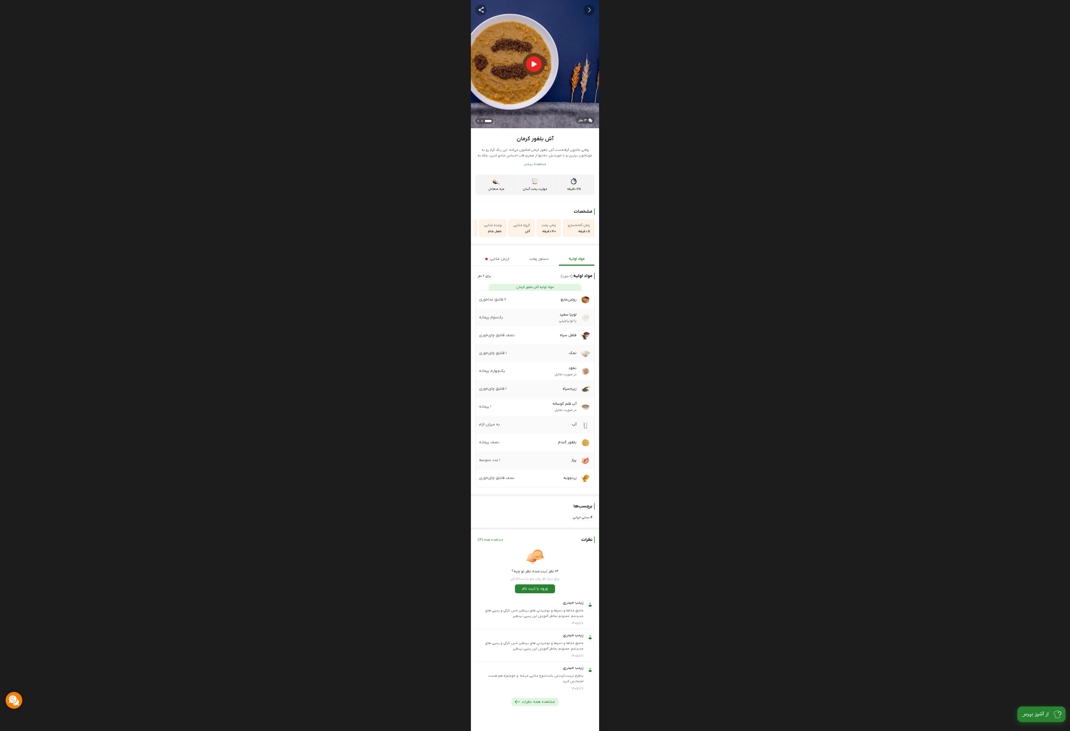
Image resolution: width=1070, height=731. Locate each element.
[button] (484, 276)
